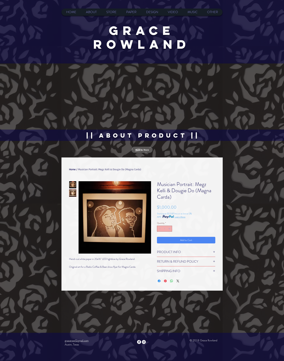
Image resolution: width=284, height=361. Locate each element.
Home (72, 169)
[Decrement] (159, 228)
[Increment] (170, 228)
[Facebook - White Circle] (139, 342)
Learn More (180, 216)
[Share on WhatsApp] (172, 281)
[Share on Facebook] (159, 281)
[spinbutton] (164, 228)
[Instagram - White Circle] (144, 342)
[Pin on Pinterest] (165, 281)
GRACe (142, 30)
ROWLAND (141, 44)
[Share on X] (178, 281)
